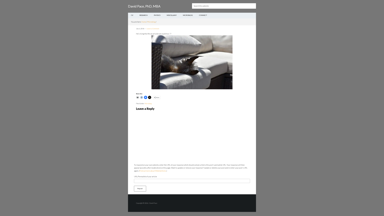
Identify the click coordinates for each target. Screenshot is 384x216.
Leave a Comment (152, 29)
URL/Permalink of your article (145, 176)
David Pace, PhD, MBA (144, 6)
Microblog (148, 103)
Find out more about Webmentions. (152, 171)
